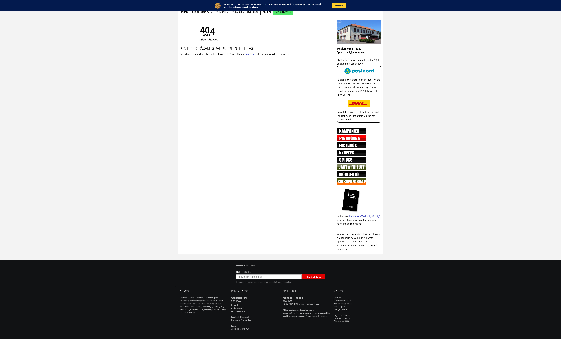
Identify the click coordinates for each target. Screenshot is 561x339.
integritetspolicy (284, 282)
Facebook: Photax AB (240, 317)
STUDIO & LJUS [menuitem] (252, 12)
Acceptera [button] (339, 5)
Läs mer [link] (255, 7)
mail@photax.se (238, 308)
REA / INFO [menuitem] (267, 12)
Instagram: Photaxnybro (241, 320)
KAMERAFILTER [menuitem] (236, 12)
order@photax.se (238, 311)
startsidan (251, 54)
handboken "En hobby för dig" (364, 216)
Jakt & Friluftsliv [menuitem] (283, 12)
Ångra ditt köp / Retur (240, 328)
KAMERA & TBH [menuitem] (221, 12)
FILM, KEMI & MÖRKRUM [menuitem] (201, 12)
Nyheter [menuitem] (184, 12)
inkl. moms (250, 265)
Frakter (234, 326)
